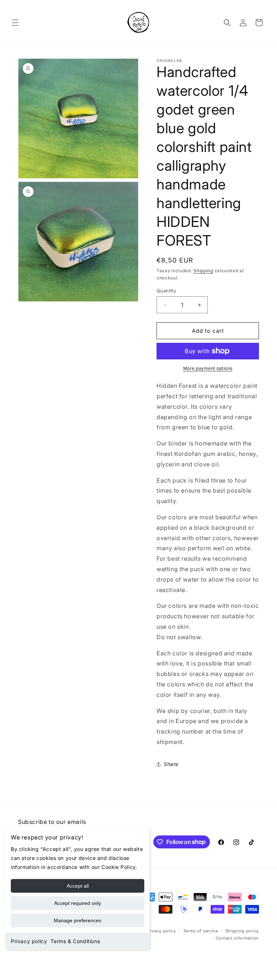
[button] (15, 23)
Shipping (203, 270)
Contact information (237, 938)
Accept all (78, 886)
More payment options (208, 368)
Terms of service (200, 930)
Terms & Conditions (75, 941)
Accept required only (77, 903)
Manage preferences (77, 920)
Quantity (166, 290)
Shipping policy (242, 930)
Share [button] (171, 764)
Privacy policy (29, 941)
